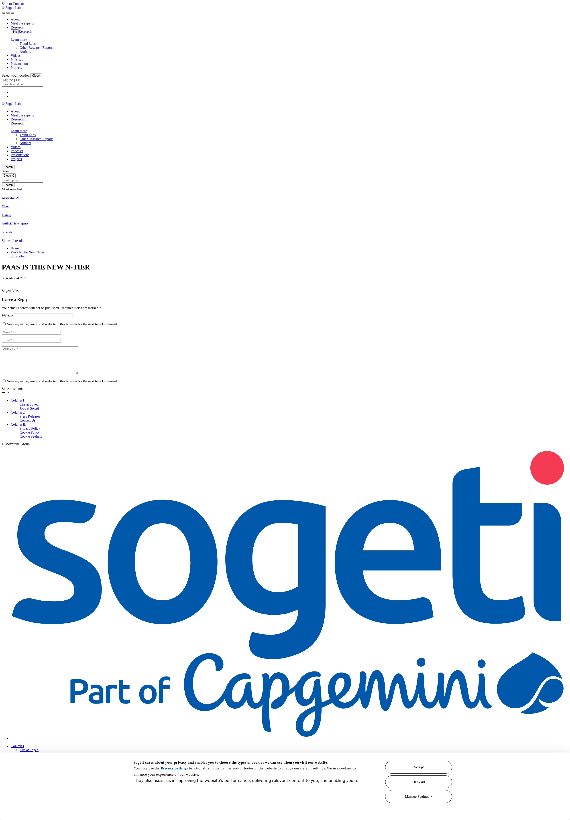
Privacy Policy (30, 428)
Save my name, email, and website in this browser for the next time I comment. (62, 324)
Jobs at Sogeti (29, 408)
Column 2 (18, 412)
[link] (12, 8)
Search (8, 167)
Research (25, 31)
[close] (8, 13)
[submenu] (25, 120)
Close (36, 75)
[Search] (3, 13)
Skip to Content (13, 4)
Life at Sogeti (29, 404)
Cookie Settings (31, 436)
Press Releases (30, 416)
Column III (18, 424)
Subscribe (17, 256)
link (14, 31)
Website (7, 316)
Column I (17, 400)
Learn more (19, 39)
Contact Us (27, 420)
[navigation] (12, 13)
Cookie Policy (30, 432)
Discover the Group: (16, 444)
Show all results (13, 241)
